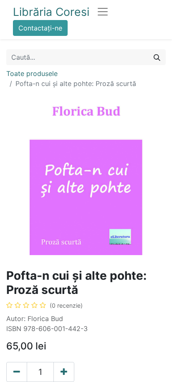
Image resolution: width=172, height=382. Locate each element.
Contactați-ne (40, 28)
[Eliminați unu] (16, 372)
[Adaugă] (63, 372)
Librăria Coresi (51, 11)
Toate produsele (32, 73)
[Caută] (157, 57)
